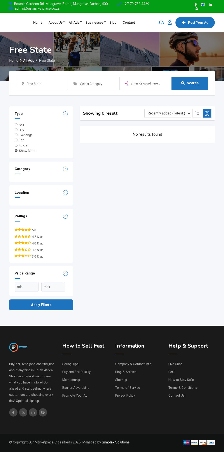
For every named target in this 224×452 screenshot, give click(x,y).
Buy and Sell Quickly (76, 372)
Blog (113, 23)
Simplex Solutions (116, 442)
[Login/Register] (170, 22)
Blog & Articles (125, 372)
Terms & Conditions (182, 388)
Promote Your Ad (75, 395)
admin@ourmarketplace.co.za (37, 8)
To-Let (23, 145)
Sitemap (121, 380)
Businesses (94, 23)
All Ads (74, 23)
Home (37, 23)
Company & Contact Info (133, 364)
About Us (56, 23)
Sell (21, 125)
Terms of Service (127, 388)
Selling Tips (70, 364)
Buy (21, 130)
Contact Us (176, 395)
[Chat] (161, 22)
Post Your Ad (198, 23)
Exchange (26, 135)
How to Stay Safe (181, 380)
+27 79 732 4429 (136, 4)
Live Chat (175, 364)
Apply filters (41, 305)
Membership (71, 380)
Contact (129, 23)
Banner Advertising (75, 388)
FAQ (171, 372)
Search (193, 83)
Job (21, 140)
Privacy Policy (125, 395)
